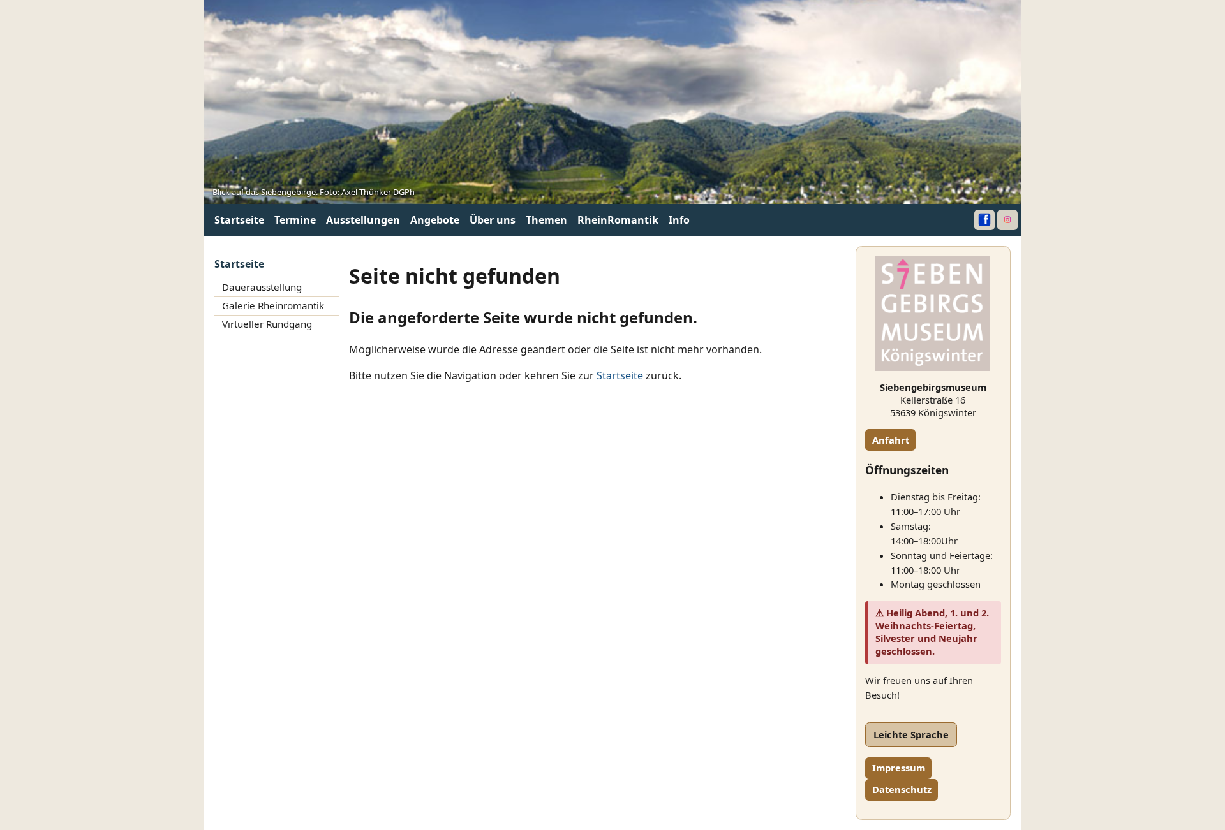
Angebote (434, 220)
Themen (546, 220)
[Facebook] (984, 220)
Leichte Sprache (911, 734)
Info (679, 220)
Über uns (493, 220)
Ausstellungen (363, 220)
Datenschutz (902, 789)
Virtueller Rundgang (267, 323)
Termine (295, 220)
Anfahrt (890, 439)
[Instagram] (1007, 220)
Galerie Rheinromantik (273, 305)
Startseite (239, 220)
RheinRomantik (617, 220)
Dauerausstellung (262, 286)
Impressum (898, 767)
